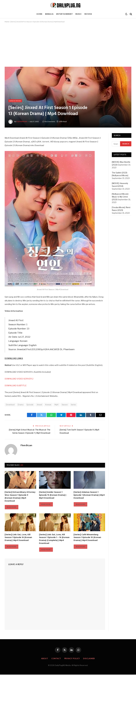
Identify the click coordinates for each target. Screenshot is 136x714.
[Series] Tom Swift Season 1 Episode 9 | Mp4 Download (79, 431)
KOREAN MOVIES (15, 101)
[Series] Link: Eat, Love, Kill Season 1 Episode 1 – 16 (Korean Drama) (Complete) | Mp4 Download (54, 539)
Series (73, 405)
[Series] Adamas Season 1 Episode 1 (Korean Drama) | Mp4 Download (89, 495)
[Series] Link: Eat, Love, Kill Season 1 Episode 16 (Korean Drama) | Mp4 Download (18, 537)
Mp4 (56, 405)
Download (10, 405)
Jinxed (39, 405)
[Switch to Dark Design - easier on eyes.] (126, 14)
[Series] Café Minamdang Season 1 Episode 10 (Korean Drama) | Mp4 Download (87, 537)
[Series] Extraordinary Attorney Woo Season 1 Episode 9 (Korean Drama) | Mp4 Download (20, 496)
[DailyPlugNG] (68, 5)
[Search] (130, 14)
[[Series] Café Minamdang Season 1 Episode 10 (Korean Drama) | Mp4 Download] (89, 522)
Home (39, 14)
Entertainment (64, 14)
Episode (30, 405)
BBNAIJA (49, 14)
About (44, 658)
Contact (56, 658)
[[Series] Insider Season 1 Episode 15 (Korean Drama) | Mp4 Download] (55, 480)
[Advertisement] (68, 47)
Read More (11, 507)
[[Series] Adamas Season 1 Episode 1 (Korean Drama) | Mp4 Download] (89, 480)
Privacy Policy (72, 658)
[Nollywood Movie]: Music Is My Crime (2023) (120, 197)
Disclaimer (89, 658)
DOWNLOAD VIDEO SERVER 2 (19, 379)
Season (65, 405)
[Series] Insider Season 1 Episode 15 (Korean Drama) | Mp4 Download (52, 495)
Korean (48, 405)
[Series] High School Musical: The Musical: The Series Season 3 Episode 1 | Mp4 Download (29, 431)
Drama (20, 405)
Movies (88, 14)
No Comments (50, 121)
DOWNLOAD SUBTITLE (16, 385)
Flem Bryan (21, 121)
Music (78, 14)
